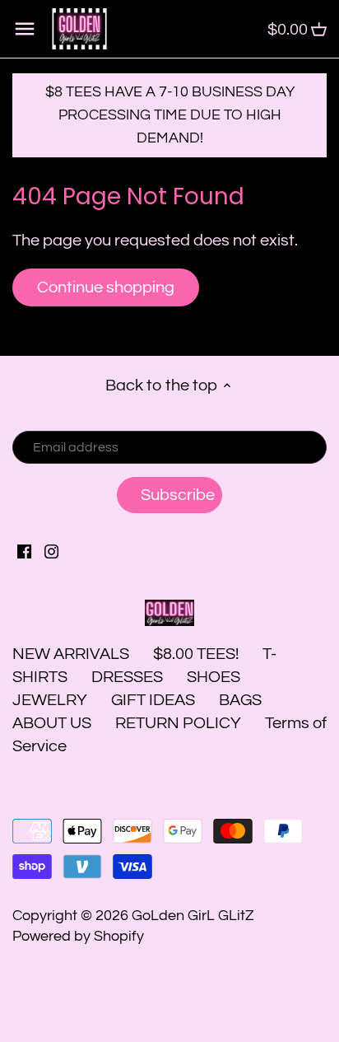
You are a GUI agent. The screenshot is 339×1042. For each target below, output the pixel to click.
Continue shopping (105, 287)
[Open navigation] (24, 28)
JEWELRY (49, 700)
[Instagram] (51, 551)
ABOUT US (51, 723)
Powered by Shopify (78, 936)
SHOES (213, 677)
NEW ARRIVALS (70, 654)
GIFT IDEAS (153, 700)
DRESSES (127, 677)
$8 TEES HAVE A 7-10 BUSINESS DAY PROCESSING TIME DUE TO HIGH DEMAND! (170, 115)
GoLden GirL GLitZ (193, 915)
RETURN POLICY (178, 723)
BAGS (240, 700)
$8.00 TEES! (197, 654)
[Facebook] (24, 551)
